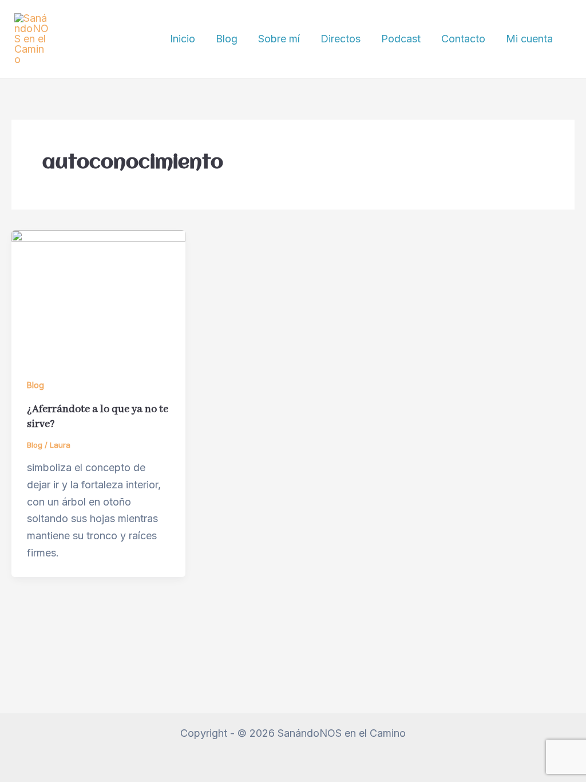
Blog (226, 39)
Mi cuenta (529, 39)
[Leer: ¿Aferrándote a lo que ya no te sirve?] (98, 295)
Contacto (463, 39)
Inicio (182, 39)
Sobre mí (279, 39)
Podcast (401, 39)
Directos (340, 39)
